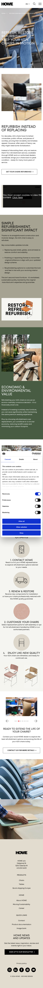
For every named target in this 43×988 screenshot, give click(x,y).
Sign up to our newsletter (21, 952)
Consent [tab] (8, 459)
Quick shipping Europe (21, 888)
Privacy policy (21, 963)
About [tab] (35, 459)
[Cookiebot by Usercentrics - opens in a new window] (32, 453)
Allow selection (21, 527)
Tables (21, 884)
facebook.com (21, 970)
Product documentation (21, 924)
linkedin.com (15, 970)
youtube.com (33, 970)
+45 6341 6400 (21, 868)
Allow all (21, 521)
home (3, 13)
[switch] (36, 499)
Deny (21, 533)
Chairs (21, 880)
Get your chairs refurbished (19, 172)
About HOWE (21, 900)
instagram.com (9, 970)
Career (21, 908)
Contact (21, 921)
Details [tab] (21, 459)
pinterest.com (27, 970)
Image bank (21, 928)
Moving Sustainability (21, 904)
